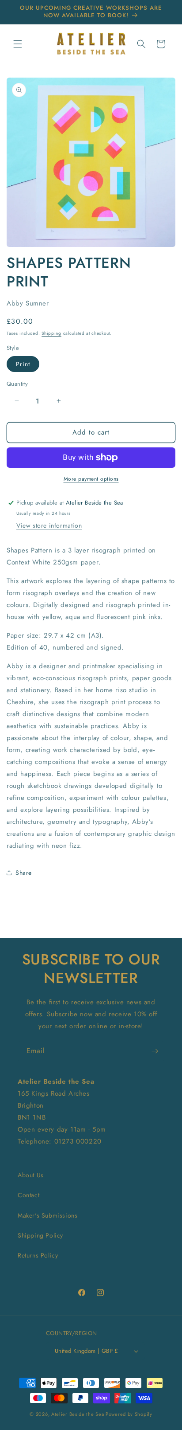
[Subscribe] (154, 1051)
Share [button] (23, 872)
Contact (28, 1195)
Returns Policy (38, 1255)
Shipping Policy (40, 1235)
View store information (49, 525)
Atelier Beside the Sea (77, 1414)
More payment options (91, 479)
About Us (31, 1175)
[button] (17, 44)
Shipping (51, 333)
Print (23, 364)
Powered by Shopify (129, 1414)
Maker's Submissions (47, 1215)
